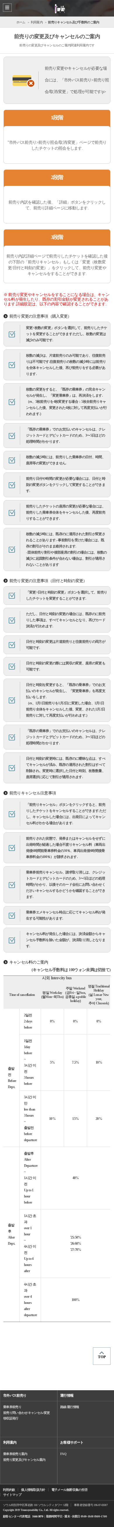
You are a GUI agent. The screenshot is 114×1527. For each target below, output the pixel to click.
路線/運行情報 (69, 1407)
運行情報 (66, 1395)
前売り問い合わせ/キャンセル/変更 (26, 1412)
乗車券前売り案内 (15, 1454)
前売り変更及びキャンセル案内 (24, 1459)
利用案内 (9, 1442)
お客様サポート (71, 1442)
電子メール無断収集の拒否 (69, 1489)
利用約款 (9, 1489)
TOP (102, 1357)
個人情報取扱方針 (33, 1489)
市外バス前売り (14, 1395)
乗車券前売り (12, 1407)
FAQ (63, 1454)
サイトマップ (12, 1494)
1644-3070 (37, 1516)
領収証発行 (10, 1418)
